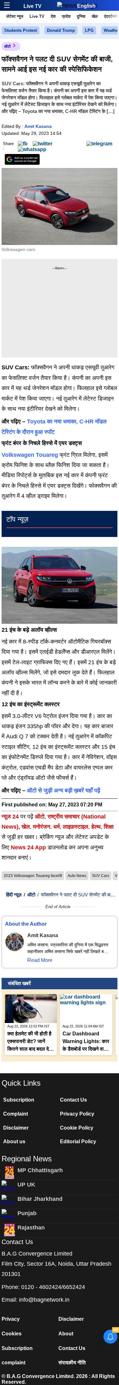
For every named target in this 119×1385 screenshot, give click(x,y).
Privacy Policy (77, 1114)
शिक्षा (109, 827)
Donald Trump (61, 30)
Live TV (32, 6)
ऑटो (7, 46)
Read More (39, 960)
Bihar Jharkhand (40, 1199)
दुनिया (81, 16)
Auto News (77, 875)
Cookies (12, 1333)
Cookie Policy (76, 1128)
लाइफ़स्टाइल (75, 827)
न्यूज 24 (11, 816)
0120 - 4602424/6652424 (53, 1287)
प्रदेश (66, 16)
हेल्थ (96, 827)
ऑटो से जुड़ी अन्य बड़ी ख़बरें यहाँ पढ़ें (63, 790)
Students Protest (20, 30)
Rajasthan (31, 1227)
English (86, 6)
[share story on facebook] (23, 143)
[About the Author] (14, 941)
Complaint (15, 1114)
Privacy (11, 1319)
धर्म (56, 827)
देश (53, 16)
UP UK (26, 1184)
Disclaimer (16, 1128)
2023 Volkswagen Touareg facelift (33, 875)
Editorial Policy (78, 1141)
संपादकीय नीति (72, 1362)
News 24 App (29, 847)
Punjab (26, 1213)
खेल (95, 16)
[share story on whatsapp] (32, 149)
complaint (13, 1362)
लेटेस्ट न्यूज (14, 16)
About (65, 1333)
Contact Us (73, 1100)
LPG (89, 30)
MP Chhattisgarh (40, 1170)
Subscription (18, 1100)
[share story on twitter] (42, 143)
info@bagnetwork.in (44, 1300)
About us (14, 1141)
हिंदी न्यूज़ (14, 894)
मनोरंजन (41, 827)
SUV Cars (100, 875)
